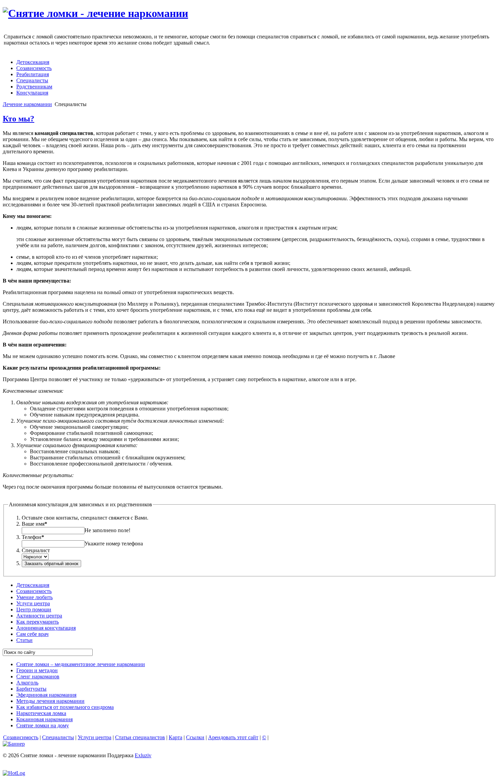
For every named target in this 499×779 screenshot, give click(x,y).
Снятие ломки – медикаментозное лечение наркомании (80, 664)
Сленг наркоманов (37, 676)
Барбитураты (31, 689)
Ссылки (195, 737)
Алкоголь (27, 682)
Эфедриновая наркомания (46, 695)
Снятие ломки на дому (42, 725)
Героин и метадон (37, 670)
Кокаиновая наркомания (44, 719)
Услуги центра (94, 737)
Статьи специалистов (140, 737)
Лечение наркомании (27, 104)
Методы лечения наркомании (50, 701)
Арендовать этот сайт (233, 737)
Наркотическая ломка (41, 713)
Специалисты (58, 737)
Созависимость (20, 737)
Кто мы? (18, 118)
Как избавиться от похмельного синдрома (65, 707)
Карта (175, 737)
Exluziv (143, 755)
